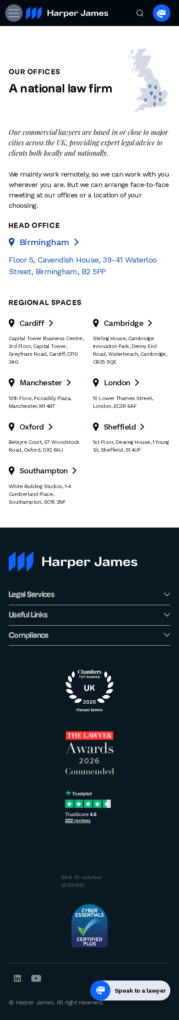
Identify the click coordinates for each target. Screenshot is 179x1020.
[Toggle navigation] (13, 13)
